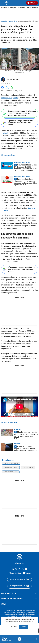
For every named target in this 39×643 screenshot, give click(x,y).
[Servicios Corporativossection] (36, 599)
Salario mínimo (28, 467)
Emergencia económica (17, 8)
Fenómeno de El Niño (10, 472)
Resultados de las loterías (22, 162)
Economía (12, 21)
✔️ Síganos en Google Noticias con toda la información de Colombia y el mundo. (21, 269)
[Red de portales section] (36, 593)
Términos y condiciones (17, 612)
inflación (6, 133)
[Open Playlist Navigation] (36, 639)
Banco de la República (9, 98)
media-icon (19, 639)
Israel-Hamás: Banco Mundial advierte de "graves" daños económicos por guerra (25, 448)
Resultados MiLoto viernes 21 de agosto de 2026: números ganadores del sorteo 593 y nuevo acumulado (25, 168)
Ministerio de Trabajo (10, 467)
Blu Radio (4, 21)
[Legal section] (36, 604)
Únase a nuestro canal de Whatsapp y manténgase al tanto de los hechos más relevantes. (22, 113)
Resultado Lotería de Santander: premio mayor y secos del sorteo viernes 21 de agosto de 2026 (25, 182)
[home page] (19, 557)
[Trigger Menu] (3, 3)
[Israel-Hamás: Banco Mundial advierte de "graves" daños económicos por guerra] (7, 447)
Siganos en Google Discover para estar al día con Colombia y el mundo (20, 123)
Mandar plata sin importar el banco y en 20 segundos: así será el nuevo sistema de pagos (26, 435)
